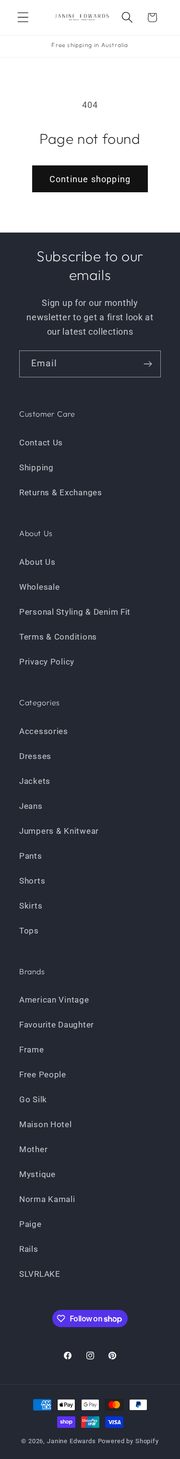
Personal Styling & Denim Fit (75, 612)
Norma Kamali (47, 1199)
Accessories (43, 731)
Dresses (35, 756)
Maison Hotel (45, 1124)
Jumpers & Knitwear (59, 831)
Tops (29, 930)
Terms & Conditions (58, 637)
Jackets (34, 781)
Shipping (36, 467)
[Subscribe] (147, 363)
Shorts (32, 881)
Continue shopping (90, 179)
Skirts (30, 905)
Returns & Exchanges (60, 492)
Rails (28, 1249)
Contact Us (41, 442)
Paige (30, 1224)
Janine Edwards (71, 1441)
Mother (33, 1149)
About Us (37, 562)
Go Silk (33, 1099)
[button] (23, 17)
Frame (31, 1049)
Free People (42, 1074)
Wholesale (39, 587)
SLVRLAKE (39, 1274)
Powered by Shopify (128, 1441)
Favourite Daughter (56, 1024)
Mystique (37, 1174)
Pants (30, 856)
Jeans (31, 806)
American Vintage (54, 999)
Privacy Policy (46, 661)
